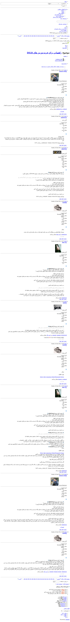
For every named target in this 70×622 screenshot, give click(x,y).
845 (24, 35)
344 (42, 35)
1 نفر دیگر (49, 335)
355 (30, 35)
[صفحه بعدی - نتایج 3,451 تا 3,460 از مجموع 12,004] (21, 35)
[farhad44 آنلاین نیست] (58, 210)
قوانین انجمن (66, 608)
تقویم (63, 12)
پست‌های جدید (63, 18)
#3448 (65, 386)
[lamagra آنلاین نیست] (58, 309)
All (66, 46)
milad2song (64, 234)
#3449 (65, 474)
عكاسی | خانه (64, 614)
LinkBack (65, 56)
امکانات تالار (61, 13)
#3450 (65, 532)
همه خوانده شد (58, 14)
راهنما (62, 10)
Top (66, 45)
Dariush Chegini (57, 571)
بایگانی (65, 615)
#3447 (65, 343)
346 (38, 35)
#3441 (65, 70)
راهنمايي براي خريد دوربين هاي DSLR (44, 52)
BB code (65, 597)
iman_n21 (58, 234)
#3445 (65, 241)
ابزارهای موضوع (64, 63)
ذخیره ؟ (63, 5)
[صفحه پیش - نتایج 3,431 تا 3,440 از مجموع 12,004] (56, 35)
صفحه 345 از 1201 (65, 35)
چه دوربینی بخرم (63, 31)
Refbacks (63, 606)
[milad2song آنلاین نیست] (57, 153)
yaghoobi (65, 109)
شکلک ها (65, 598)
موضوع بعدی (59, 584)
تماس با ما (64, 613)
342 (46, 35)
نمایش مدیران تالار (57, 17)
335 (49, 35)
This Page (64, 48)
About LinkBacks (59, 60)
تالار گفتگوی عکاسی (62, 9)
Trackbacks (62, 603)
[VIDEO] (65, 600)
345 (40, 35)
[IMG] (65, 599)
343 (44, 35)
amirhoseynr (59, 109)
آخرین (20, 35)
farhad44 (59, 335)
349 (32, 35)
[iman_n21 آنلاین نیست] (58, 252)
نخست (58, 35)
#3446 (65, 301)
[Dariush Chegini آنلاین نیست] (55, 81)
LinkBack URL (59, 59)
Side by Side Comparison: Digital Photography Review (52, 377)
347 (36, 35)
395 (28, 35)
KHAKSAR (64, 335)
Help (66, 1)
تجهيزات (62, 111)
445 (26, 35)
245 (53, 35)
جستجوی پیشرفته (63, 24)
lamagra (60, 379)
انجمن (65, 27)
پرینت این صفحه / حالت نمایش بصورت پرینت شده (52, 66)
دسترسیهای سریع (60, 16)
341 (47, 35)
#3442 (65, 116)
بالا (66, 617)
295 (51, 35)
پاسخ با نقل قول (63, 113)
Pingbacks (63, 604)
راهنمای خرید (64, 30)
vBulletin (67, 619)
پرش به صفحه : (63, 38)
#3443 (65, 147)
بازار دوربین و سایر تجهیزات (60, 28)
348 (34, 35)
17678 (64, 43)
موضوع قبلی (66, 584)
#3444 (65, 201)
